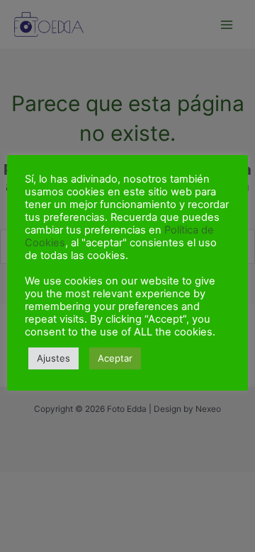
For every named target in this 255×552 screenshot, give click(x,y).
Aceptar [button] (115, 358)
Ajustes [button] (53, 358)
